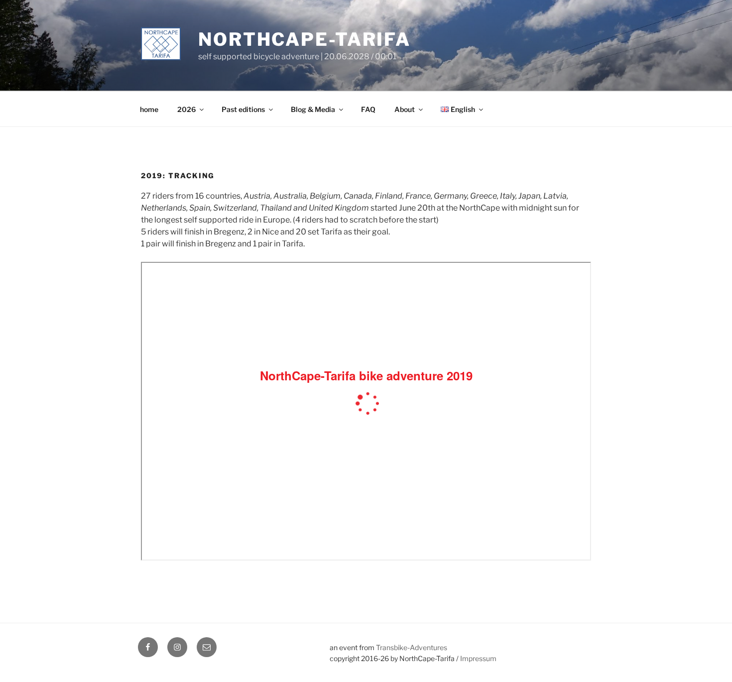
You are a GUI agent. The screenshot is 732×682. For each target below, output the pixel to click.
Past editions (243, 109)
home (149, 109)
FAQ (368, 109)
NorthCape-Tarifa (304, 39)
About (404, 109)
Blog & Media (313, 109)
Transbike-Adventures (411, 647)
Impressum (478, 658)
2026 (186, 109)
